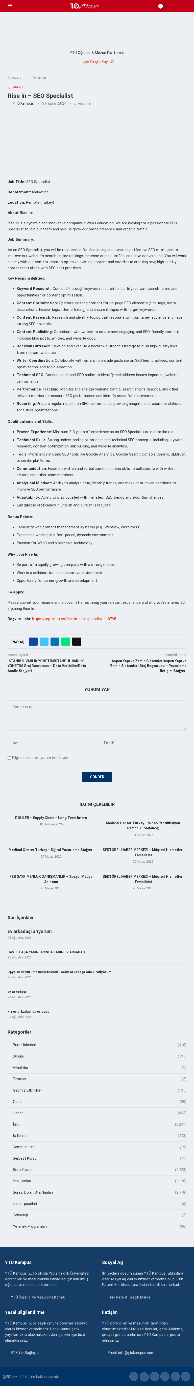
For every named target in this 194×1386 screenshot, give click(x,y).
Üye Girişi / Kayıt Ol (98, 61)
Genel (99, 1101)
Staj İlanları (99, 1181)
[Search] (183, 6)
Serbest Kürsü (99, 1158)
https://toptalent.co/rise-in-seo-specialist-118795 (74, 619)
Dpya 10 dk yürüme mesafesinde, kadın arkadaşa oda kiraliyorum (59, 972)
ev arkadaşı (17, 991)
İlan (99, 1124)
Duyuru (99, 1056)
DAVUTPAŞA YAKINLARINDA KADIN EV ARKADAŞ (46, 952)
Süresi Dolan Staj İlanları (99, 1192)
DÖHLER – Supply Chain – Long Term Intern (51, 818)
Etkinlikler (99, 1067)
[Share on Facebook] (33, 642)
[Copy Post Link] (76, 642)
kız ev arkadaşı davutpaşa (29, 1011)
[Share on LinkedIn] (55, 642)
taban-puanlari (99, 1203)
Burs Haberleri (99, 1045)
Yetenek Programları (99, 1226)
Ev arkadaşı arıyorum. (30, 931)
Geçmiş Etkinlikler (99, 1090)
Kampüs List (99, 1147)
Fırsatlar (99, 1079)
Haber (99, 1113)
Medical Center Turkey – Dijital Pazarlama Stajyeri (51, 850)
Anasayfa (14, 77)
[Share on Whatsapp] (65, 642)
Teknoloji (99, 1215)
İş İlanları (39, 77)
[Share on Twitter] (44, 642)
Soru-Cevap (99, 1169)
